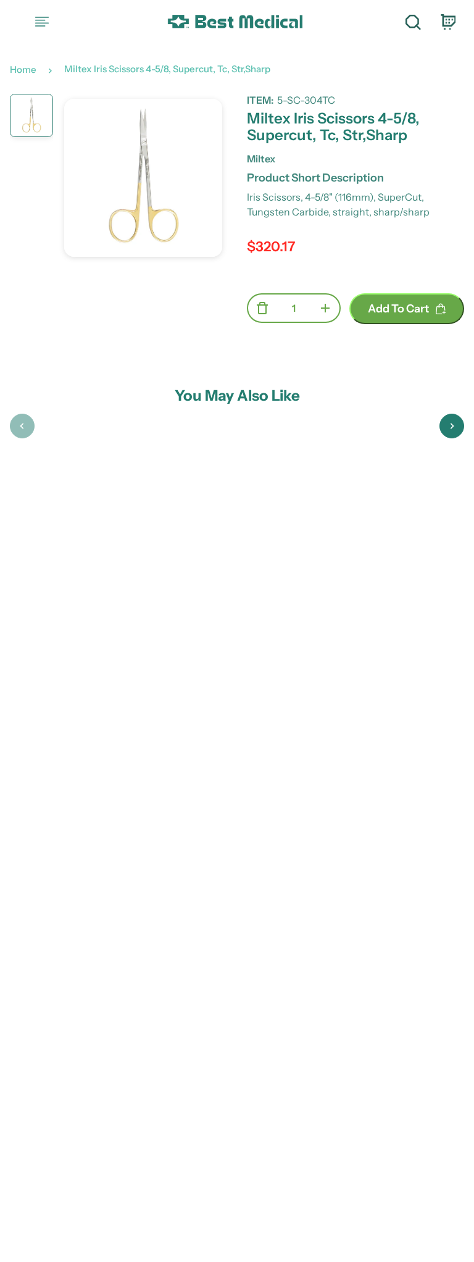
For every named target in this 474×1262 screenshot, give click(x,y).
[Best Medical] (234, 21)
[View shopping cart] (447, 21)
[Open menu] (42, 21)
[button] (22, 426)
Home (23, 69)
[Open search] (413, 21)
